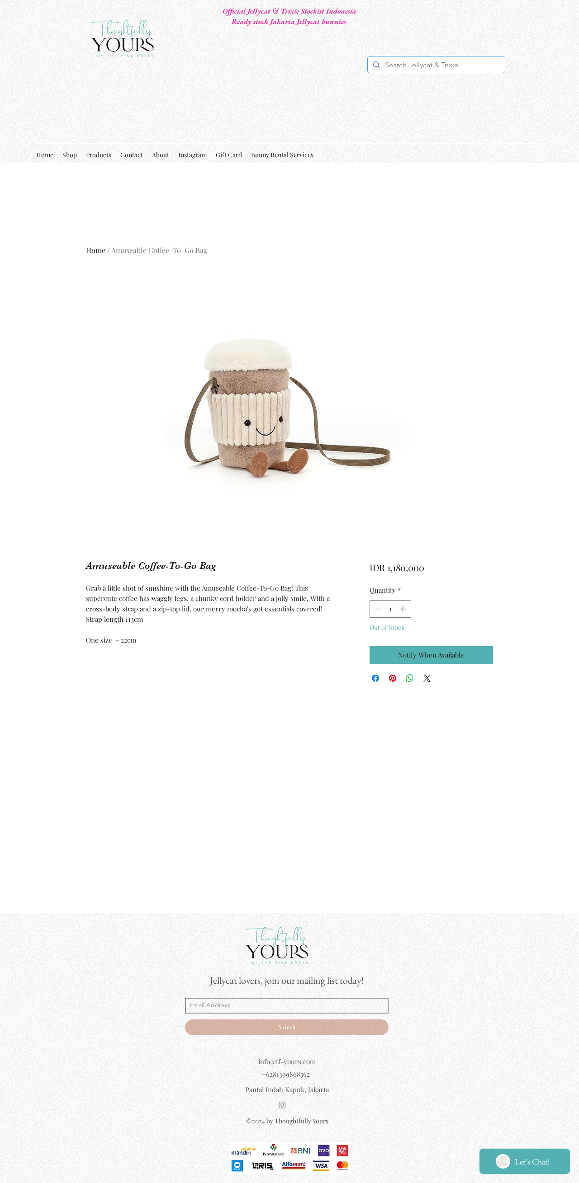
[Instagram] (282, 1104)
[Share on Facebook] (375, 678)
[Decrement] (377, 609)
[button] (537, 154)
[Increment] (404, 609)
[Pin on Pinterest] (392, 678)
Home (95, 250)
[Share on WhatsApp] (409, 678)
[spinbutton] (390, 609)
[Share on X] (427, 678)
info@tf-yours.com (287, 1061)
